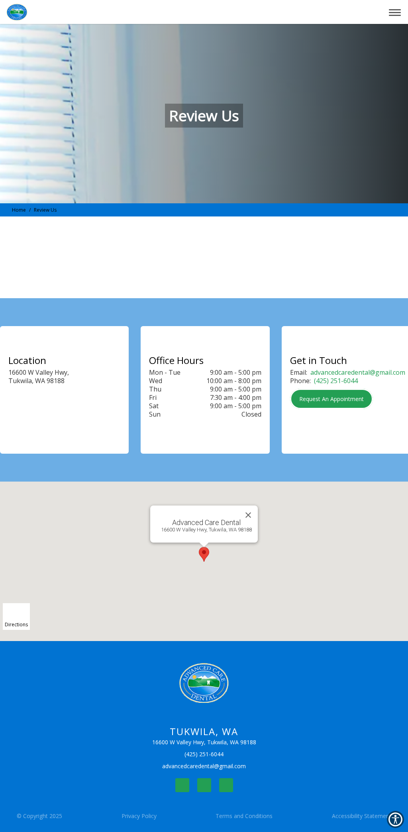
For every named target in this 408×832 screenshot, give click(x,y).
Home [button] (19, 210)
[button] (357, 12)
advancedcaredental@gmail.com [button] (357, 372)
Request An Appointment (331, 399)
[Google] (226, 785)
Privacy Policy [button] (139, 816)
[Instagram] (204, 785)
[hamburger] (398, 11)
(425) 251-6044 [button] (336, 380)
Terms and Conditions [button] (244, 816)
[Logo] (204, 683)
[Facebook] (182, 785)
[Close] (248, 515)
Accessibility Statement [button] (361, 816)
